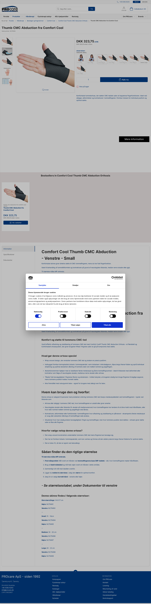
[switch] (63, 316)
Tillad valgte (75, 325)
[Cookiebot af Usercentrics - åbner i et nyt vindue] (113, 278)
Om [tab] (108, 285)
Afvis (44, 325)
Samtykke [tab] (42, 285)
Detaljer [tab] (76, 285)
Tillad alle (107, 325)
